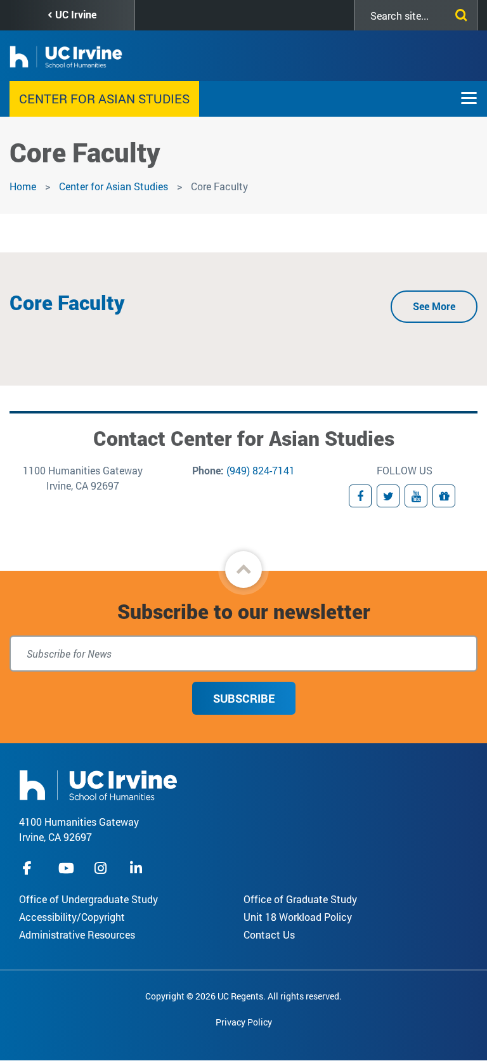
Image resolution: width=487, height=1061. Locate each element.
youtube (66, 867)
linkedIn (137, 867)
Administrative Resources (77, 934)
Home (23, 186)
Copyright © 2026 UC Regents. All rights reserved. (243, 996)
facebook (30, 867)
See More (434, 306)
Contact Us (269, 934)
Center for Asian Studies (104, 98)
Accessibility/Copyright (72, 916)
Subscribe (244, 698)
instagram (102, 867)
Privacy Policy (244, 1022)
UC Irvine (75, 14)
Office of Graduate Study (300, 899)
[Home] (98, 783)
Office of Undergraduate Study (88, 899)
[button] (243, 569)
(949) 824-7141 (260, 470)
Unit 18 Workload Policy (298, 916)
